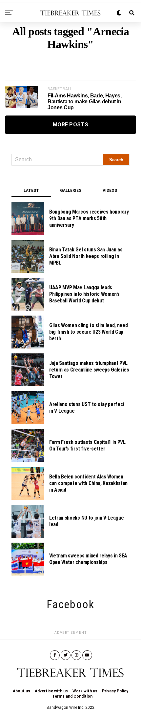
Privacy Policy (115, 691)
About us (21, 691)
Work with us (84, 691)
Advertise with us (51, 691)
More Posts (70, 124)
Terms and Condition (72, 696)
